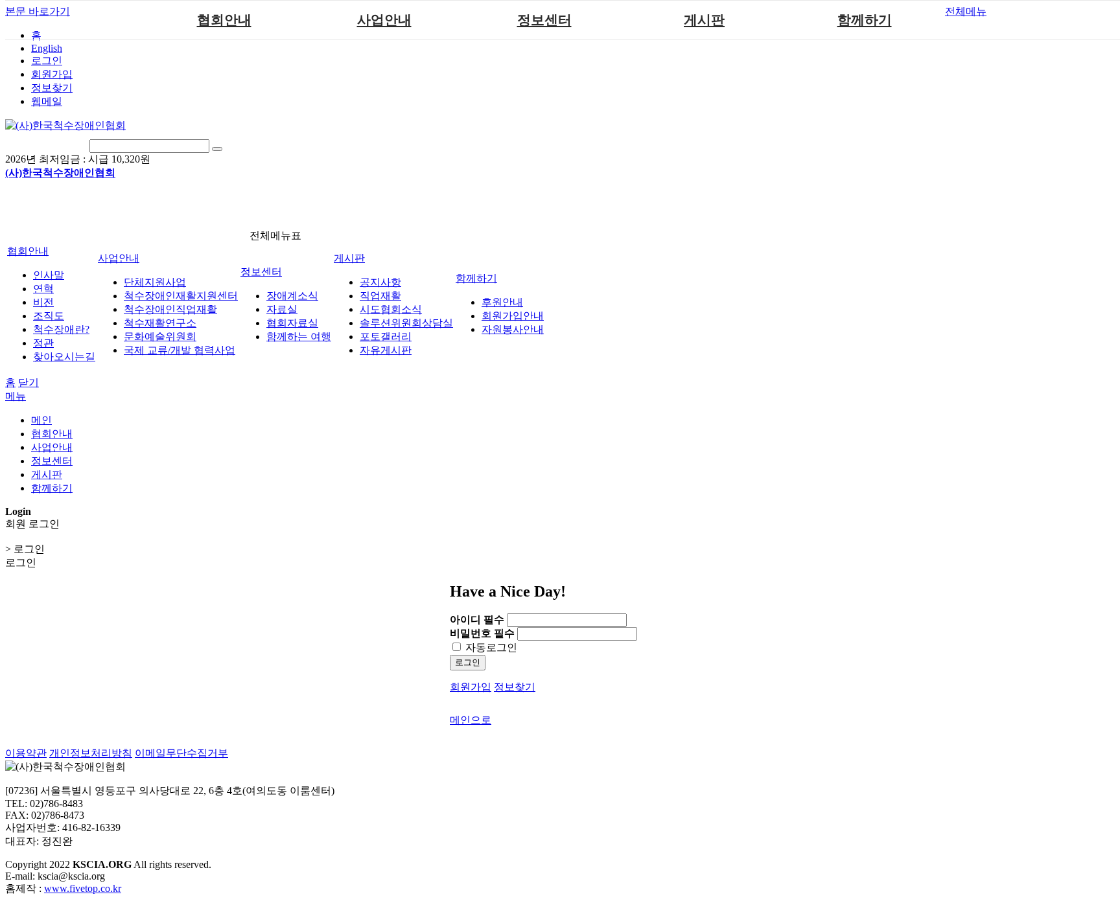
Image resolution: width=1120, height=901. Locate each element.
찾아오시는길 (64, 356)
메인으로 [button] (470, 719)
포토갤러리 (386, 336)
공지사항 (380, 282)
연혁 (43, 288)
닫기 (28, 382)
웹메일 (46, 101)
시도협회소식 (391, 309)
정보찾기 (52, 87)
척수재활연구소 (160, 322)
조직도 (48, 315)
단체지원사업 (155, 282)
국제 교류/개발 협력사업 (179, 350)
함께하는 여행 (298, 336)
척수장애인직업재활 (170, 309)
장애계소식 (292, 295)
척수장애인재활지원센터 (181, 295)
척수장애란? (61, 329)
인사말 (48, 274)
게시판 (704, 20)
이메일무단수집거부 (181, 752)
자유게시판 (386, 350)
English (46, 48)
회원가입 (52, 74)
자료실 (282, 309)
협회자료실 (292, 322)
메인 (41, 420)
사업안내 (384, 20)
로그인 (46, 60)
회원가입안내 (513, 315)
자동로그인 (490, 647)
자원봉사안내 (513, 329)
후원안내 (502, 302)
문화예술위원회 (160, 336)
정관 (43, 342)
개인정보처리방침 (90, 752)
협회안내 (224, 20)
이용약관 (26, 752)
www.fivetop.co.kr (82, 888)
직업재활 (380, 295)
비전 (43, 302)
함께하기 (864, 20)
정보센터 (544, 20)
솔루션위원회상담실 (406, 322)
